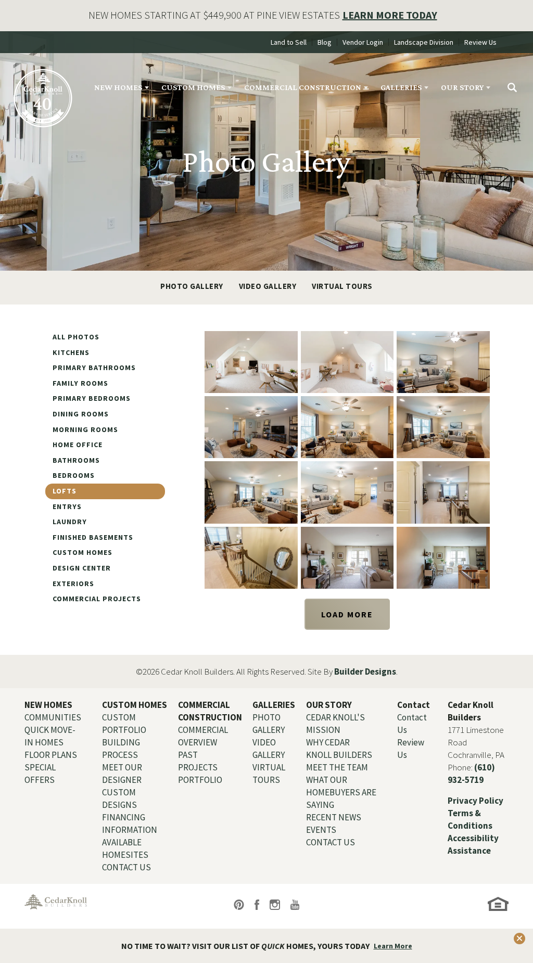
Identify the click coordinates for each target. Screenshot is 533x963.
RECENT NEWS (333, 817)
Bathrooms (76, 460)
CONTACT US (126, 867)
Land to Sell (289, 42)
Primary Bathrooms (94, 367)
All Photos (76, 336)
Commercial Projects (97, 598)
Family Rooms (80, 383)
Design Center (82, 568)
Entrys (67, 506)
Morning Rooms (85, 429)
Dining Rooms (81, 414)
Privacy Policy (475, 800)
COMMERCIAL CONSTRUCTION (210, 711)
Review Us (480, 42)
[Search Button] (512, 87)
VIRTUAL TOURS (342, 286)
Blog (325, 42)
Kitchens (71, 352)
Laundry (70, 521)
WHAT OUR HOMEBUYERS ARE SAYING (341, 792)
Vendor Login (362, 42)
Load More (347, 614)
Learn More (393, 945)
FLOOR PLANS (50, 755)
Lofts (65, 491)
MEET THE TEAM (337, 767)
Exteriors (73, 583)
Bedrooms (74, 475)
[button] (512, 87)
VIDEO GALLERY (268, 286)
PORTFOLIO (200, 779)
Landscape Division (423, 42)
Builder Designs (365, 671)
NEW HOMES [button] (118, 87)
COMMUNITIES (52, 717)
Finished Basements (93, 537)
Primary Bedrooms (92, 398)
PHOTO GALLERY (191, 286)
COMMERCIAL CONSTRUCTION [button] (302, 87)
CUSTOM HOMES (134, 705)
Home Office (78, 444)
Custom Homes (82, 552)
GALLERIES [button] (401, 87)
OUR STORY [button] (462, 87)
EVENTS (321, 829)
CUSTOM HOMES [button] (193, 87)
